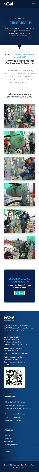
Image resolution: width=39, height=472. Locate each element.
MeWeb (23, 467)
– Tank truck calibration (12, 417)
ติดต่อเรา (19, 293)
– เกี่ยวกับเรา (8, 438)
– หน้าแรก (7, 435)
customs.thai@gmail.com (17, 362)
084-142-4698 (13, 351)
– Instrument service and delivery (15, 420)
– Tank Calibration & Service (14, 405)
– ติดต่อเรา (7, 451)
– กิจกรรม (7, 448)
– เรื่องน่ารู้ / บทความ (11, 445)
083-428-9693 (13, 360)
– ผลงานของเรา (9, 441)
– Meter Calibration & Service (14, 402)
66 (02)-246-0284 (13, 337)
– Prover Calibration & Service (14, 414)
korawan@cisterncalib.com (18, 353)
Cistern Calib (16, 342)
